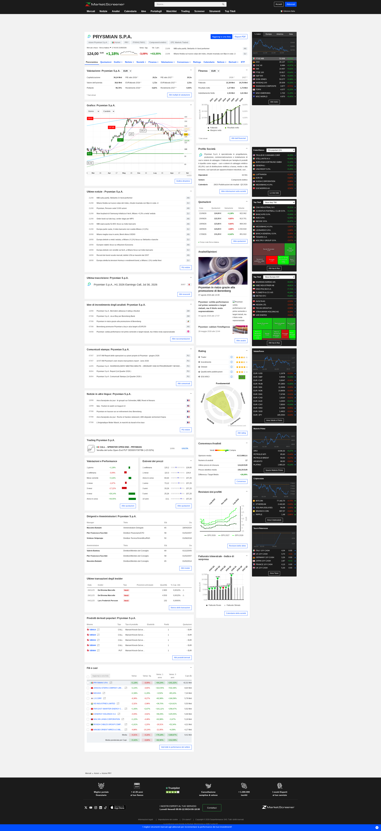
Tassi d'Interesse (260, 528)
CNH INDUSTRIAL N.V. (265, 207)
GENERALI (260, 166)
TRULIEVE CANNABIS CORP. (268, 155)
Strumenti (214, 11)
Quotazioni (105, 62)
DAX (258, 62)
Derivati (233, 62)
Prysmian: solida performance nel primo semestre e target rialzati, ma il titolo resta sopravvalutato (136, 332)
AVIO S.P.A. (260, 218)
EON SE (259, 178)
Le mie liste (274, 193)
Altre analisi (241, 341)
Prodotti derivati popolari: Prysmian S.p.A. (111, 618)
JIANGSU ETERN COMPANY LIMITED (108, 688)
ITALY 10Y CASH (263, 551)
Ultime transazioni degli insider (105, 578)
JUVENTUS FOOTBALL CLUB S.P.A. (270, 211)
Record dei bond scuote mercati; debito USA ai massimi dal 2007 (123, 255)
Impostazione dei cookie (168, 819)
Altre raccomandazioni (181, 339)
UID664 (92, 651)
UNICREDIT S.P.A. (263, 169)
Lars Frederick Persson (108, 601)
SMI (257, 69)
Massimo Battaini (94, 528)
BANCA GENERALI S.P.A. (266, 234)
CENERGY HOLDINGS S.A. (105, 714)
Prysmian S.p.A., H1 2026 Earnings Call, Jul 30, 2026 (125, 284)
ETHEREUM (261, 504)
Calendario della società (236, 613)
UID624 (92, 635)
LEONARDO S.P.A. (263, 230)
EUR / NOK (258, 391)
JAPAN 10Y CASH (263, 561)
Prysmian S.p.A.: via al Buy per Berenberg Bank (116, 316)
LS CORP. (98, 698)
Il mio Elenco (258, 150)
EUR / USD (258, 373)
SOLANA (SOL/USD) (264, 508)
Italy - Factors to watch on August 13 (111, 406)
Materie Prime (259, 429)
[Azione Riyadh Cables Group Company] (125, 724)
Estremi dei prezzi (153, 461)
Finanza (153, 62)
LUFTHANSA (261, 174)
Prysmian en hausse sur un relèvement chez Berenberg (119, 412)
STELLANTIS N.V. (263, 159)
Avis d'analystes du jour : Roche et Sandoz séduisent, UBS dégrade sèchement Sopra (131, 417)
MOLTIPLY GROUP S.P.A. (266, 240)
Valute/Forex (258, 351)
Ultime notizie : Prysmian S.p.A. (105, 191)
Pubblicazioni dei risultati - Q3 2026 (233, 185)
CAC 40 (259, 65)
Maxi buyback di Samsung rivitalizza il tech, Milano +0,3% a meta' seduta (126, 213)
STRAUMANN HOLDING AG (267, 312)
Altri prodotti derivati (182, 658)
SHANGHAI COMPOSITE (266, 86)
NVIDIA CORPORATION (265, 181)
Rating (202, 351)
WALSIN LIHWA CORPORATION (107, 719)
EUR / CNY (258, 405)
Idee (143, 11)
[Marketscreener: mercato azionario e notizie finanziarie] (105, 4)
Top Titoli (230, 11)
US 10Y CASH (262, 554)
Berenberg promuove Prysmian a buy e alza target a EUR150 (121, 327)
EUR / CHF (257, 380)
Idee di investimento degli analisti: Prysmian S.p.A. (116, 305)
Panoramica (92, 62)
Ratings (197, 62)
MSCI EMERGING (263, 93)
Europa (269, 34)
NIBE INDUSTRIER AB (265, 285)
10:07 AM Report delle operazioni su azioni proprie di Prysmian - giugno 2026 (128, 356)
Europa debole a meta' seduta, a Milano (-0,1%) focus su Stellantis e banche (127, 240)
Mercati (91, 11)
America (280, 34)
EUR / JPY (257, 415)
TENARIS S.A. (261, 237)
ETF (243, 62)
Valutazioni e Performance (102, 461)
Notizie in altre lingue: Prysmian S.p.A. (109, 394)
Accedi (279, 4)
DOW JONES (261, 79)
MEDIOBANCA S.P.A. (264, 185)
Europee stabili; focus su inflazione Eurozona (115, 245)
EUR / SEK (257, 387)
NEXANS (97, 693)
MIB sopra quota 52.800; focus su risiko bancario (116, 224)
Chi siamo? (186, 819)
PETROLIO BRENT (261, 458)
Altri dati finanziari (238, 138)
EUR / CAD (258, 398)
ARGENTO (257, 461)
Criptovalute (258, 479)
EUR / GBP (257, 377)
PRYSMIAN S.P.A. (101, 683)
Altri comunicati (184, 383)
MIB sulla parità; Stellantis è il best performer (192, 49)
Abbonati (291, 4)
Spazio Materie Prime (274, 470)
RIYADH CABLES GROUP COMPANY (108, 724)
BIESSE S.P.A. (261, 221)
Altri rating (242, 433)
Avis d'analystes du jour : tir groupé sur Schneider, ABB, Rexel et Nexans (126, 400)
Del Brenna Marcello (106, 590)
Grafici (117, 62)
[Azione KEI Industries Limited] (117, 703)
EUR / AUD (257, 401)
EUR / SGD (258, 411)
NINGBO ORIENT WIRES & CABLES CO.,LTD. (108, 730)
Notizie (103, 11)
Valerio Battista (93, 551)
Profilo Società (207, 149)
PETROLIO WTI (259, 454)
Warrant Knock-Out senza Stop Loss (139, 630)
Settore (221, 62)
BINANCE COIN (262, 511)
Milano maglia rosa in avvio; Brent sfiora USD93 (116, 234)
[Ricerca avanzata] (223, 4)
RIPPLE (259, 514)
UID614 (92, 630)
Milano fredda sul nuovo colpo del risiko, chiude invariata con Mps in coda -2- (205, 54)
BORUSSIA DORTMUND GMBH (269, 162)
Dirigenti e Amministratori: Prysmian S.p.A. (111, 516)
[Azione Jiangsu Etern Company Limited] (125, 688)
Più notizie (186, 267)
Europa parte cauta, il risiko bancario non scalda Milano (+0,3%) (122, 229)
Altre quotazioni (128, 506)
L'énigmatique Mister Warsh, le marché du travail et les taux (121, 423)
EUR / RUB (258, 384)
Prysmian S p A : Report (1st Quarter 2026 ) (114, 371)
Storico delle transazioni (180, 608)
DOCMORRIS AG (263, 188)
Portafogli (156, 11)
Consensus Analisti (209, 443)
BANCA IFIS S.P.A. (263, 214)
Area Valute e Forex (274, 420)
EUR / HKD (258, 408)
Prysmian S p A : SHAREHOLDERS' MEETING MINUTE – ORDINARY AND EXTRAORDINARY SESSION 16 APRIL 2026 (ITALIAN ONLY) (139, 366)
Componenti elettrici (239, 180)
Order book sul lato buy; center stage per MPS (115, 219)
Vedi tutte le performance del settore (175, 747)
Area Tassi (274, 573)
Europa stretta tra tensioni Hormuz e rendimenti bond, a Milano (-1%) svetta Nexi (129, 260)
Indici (258, 34)
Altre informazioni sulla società (233, 191)
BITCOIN (259, 501)
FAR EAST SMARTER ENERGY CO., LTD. (108, 709)
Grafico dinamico (183, 181)
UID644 (92, 645)
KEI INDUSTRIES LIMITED (104, 704)
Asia (291, 34)
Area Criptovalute (274, 520)
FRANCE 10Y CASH (264, 564)
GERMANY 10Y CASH (265, 557)
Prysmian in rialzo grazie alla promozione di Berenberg (119, 321)
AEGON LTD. (261, 305)
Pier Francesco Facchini (97, 533)
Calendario (130, 11)
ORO (255, 451)
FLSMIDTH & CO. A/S (264, 292)
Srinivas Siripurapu (95, 538)
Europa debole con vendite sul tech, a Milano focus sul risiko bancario (125, 250)
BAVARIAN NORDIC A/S (265, 282)
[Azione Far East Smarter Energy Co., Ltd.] (125, 708)
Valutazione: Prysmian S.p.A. (103, 71)
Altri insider (185, 568)
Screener (199, 11)
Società (140, 62)
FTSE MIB (260, 59)
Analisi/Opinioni (207, 251)
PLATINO (257, 465)
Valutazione (167, 62)
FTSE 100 (260, 72)
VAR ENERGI (261, 315)
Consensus (183, 62)
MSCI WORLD (261, 97)
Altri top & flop (274, 268)
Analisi (116, 11)
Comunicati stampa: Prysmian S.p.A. (108, 349)
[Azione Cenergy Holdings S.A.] (118, 714)
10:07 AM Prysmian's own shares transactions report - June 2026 (123, 361)
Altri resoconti (184, 294)
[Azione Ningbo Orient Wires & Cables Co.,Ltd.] (125, 729)
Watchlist (171, 11)
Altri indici (274, 102)
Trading (185, 11)
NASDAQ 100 (261, 83)
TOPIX (258, 90)
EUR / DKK (257, 394)
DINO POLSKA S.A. (263, 289)
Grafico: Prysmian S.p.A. (101, 105)
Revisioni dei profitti (210, 492)
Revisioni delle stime (237, 546)
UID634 (92, 640)
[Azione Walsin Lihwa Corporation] (122, 719)
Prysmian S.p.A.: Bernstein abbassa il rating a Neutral (118, 311)
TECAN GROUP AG (264, 308)
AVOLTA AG (260, 301)
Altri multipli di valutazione (179, 95)
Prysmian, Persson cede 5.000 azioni (112, 208)
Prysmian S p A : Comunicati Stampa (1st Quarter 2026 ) (119, 376)
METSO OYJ (261, 296)
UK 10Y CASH (262, 568)
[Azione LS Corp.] (104, 698)
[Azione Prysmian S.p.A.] (97, 629)
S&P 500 (259, 76)
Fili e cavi (92, 668)
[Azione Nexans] (103, 693)
